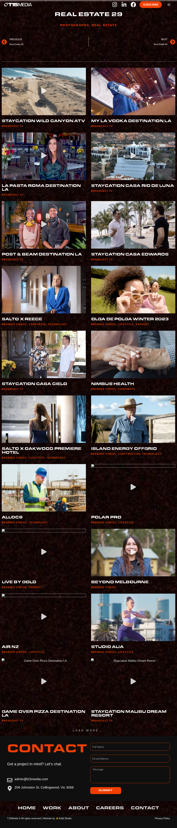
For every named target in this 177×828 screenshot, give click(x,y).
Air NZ (10, 647)
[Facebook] (133, 4)
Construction (129, 454)
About (78, 809)
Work (52, 809)
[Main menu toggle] (169, 4)
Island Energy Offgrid (124, 449)
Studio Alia (107, 647)
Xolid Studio (65, 818)
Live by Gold (19, 582)
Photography (74, 25)
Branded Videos (14, 324)
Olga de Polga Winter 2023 (130, 319)
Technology (57, 324)
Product (142, 324)
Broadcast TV (13, 126)
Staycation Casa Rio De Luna (132, 186)
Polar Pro (106, 518)
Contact (145, 809)
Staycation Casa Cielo (34, 384)
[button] (150, 4)
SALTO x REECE (22, 319)
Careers (110, 809)
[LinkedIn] (124, 4)
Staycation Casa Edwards (130, 255)
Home (27, 809)
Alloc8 (12, 518)
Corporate (37, 324)
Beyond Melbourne (119, 582)
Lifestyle (126, 324)
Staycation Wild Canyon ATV (43, 121)
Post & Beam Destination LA (42, 255)
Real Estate (104, 25)
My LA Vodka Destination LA (131, 121)
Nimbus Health (112, 384)
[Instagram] (114, 4)
